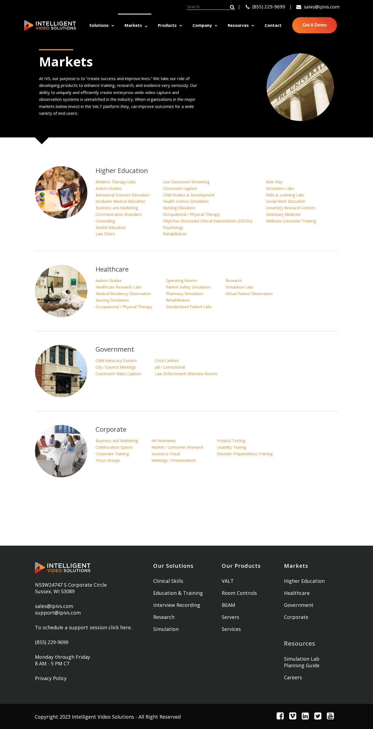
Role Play (274, 181)
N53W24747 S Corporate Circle (71, 584)
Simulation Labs (280, 188)
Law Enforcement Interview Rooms (186, 373)
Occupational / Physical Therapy (191, 214)
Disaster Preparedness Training (245, 453)
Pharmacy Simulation (184, 293)
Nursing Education (179, 207)
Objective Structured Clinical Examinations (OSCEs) (207, 221)
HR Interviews (164, 440)
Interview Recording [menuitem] (176, 605)
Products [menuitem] (167, 25)
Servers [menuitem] (230, 617)
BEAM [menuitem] (228, 605)
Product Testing (231, 440)
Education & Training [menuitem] (178, 593)
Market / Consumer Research (177, 447)
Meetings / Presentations (174, 460)
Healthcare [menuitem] (297, 593)
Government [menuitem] (298, 605)
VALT (97, 106)
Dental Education (111, 227)
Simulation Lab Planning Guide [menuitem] (301, 662)
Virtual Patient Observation (249, 293)
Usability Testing (231, 447)
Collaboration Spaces (114, 447)
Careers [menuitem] (293, 677)
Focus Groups (108, 460)
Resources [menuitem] (238, 25)
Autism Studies (109, 188)
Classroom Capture (180, 188)
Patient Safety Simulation (188, 287)
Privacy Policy (51, 678)
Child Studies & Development (189, 195)
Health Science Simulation (186, 201)
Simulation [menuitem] (166, 629)
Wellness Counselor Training (291, 221)
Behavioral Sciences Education (122, 195)
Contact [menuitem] (273, 25)
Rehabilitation (175, 233)
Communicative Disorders (118, 214)
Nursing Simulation (112, 300)
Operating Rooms (181, 280)
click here (119, 627)
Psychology (173, 227)
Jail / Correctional (170, 367)
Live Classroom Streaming (186, 181)
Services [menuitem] (231, 629)
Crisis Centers (167, 360)
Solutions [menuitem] (99, 25)
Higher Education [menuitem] (304, 581)
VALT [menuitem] (228, 581)
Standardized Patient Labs (189, 306)
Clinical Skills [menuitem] (168, 581)
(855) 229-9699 (268, 7)
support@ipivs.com (58, 612)
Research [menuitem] (163, 617)
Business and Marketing (117, 207)
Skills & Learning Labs (285, 195)
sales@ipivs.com (321, 7)
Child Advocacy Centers (116, 360)
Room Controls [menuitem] (239, 593)
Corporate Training (112, 453)
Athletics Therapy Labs (116, 181)
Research (234, 280)
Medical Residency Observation (123, 293)
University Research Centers (290, 207)
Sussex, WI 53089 (55, 591)
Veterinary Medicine (283, 214)
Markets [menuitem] (133, 25)
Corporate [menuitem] (296, 617)
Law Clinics (105, 233)
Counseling (105, 221)
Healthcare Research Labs (119, 287)
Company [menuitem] (202, 25)
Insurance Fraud (166, 453)
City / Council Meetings (116, 367)
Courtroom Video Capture (118, 373)
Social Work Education (285, 201)
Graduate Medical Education (120, 201)
